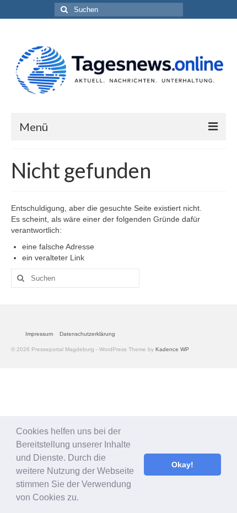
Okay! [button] (182, 464)
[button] (82, 498)
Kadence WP (172, 349)
